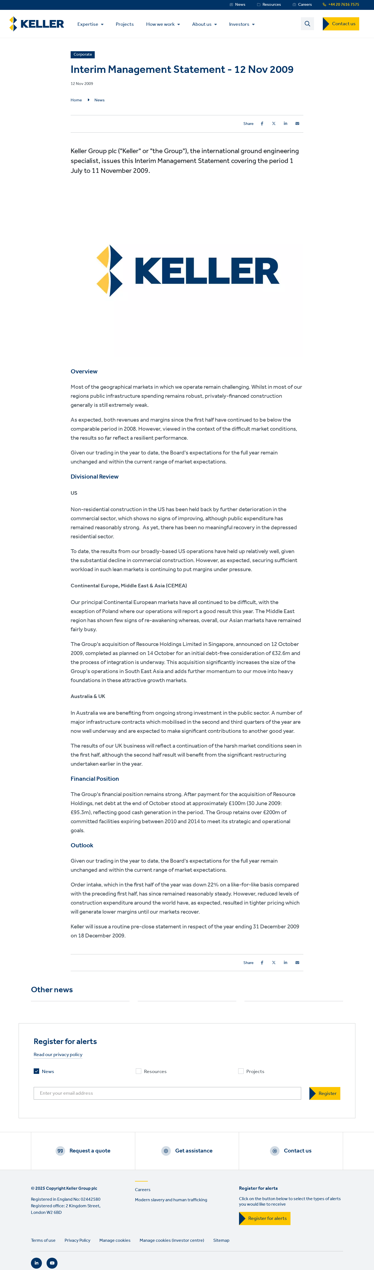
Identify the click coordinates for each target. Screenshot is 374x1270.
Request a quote (90, 1150)
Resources (272, 4)
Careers (305, 4)
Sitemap (221, 1240)
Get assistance (193, 1150)
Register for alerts (267, 1218)
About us (202, 24)
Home (76, 100)
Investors (239, 24)
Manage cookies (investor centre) (172, 1240)
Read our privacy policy (58, 1055)
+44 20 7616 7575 (343, 4)
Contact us (344, 23)
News (240, 4)
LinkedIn (36, 1263)
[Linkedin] (285, 123)
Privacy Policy (77, 1240)
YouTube (52, 1263)
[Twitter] (274, 123)
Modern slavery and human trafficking (171, 1200)
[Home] (36, 24)
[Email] (297, 123)
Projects (125, 24)
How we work (160, 24)
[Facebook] (262, 123)
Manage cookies (115, 1240)
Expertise (87, 24)
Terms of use (43, 1240)
